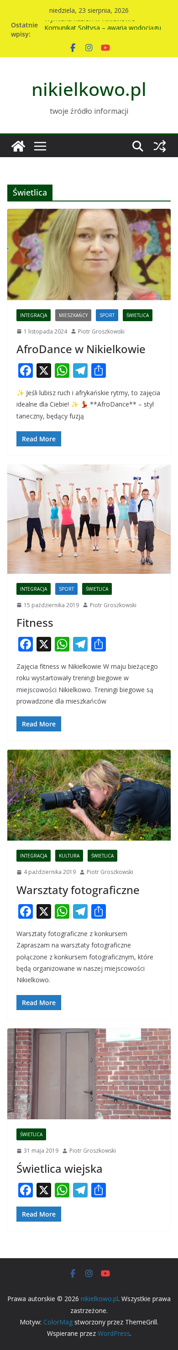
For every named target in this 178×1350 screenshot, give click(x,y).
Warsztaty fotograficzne (78, 889)
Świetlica (137, 315)
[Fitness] (89, 519)
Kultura (69, 855)
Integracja (33, 315)
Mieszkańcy (73, 315)
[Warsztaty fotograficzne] (89, 795)
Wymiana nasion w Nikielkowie (89, 24)
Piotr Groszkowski (101, 331)
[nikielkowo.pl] (18, 146)
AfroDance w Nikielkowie (81, 348)
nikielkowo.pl (89, 88)
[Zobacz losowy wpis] (160, 146)
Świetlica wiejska (59, 1168)
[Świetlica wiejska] (89, 1073)
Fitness (34, 622)
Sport (107, 315)
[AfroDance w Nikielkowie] (89, 254)
